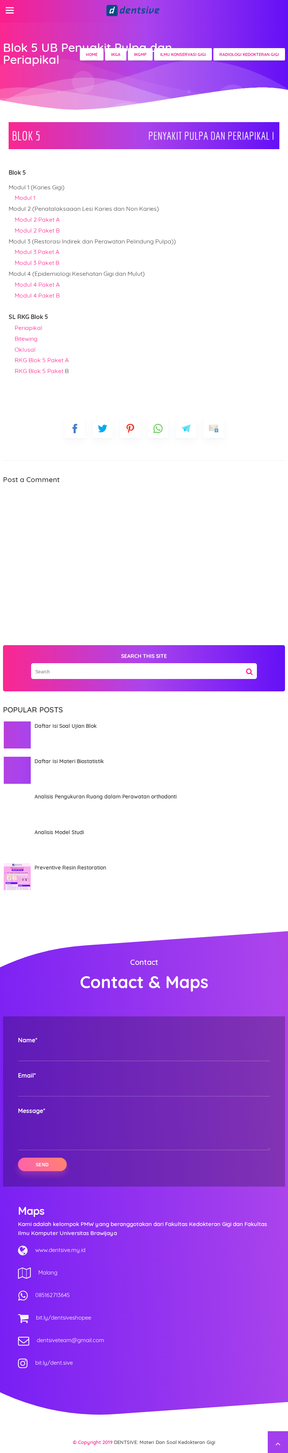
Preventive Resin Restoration (70, 867)
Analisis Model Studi (59, 832)
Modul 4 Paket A (36, 284)
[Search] (249, 668)
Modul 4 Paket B (36, 295)
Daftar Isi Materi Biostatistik (69, 761)
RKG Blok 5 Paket (40, 371)
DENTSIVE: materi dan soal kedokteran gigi (164, 1442)
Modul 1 (26, 197)
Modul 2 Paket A (37, 219)
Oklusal (25, 349)
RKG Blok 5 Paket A (41, 360)
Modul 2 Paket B (37, 230)
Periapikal (28, 327)
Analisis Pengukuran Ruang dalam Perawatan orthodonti (105, 796)
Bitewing (26, 338)
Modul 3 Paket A (37, 252)
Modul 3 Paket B (37, 262)
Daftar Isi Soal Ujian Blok (65, 726)
